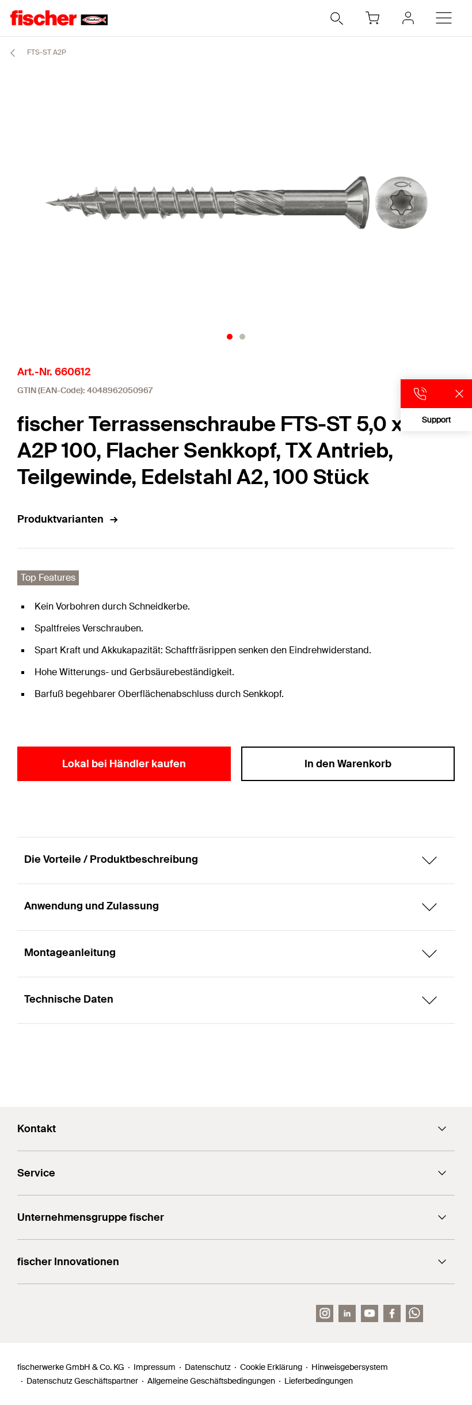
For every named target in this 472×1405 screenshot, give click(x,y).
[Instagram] (324, 1313)
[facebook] (392, 1313)
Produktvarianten (60, 519)
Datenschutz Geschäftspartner (82, 1381)
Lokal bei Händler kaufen (124, 764)
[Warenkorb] (372, 17)
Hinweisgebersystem (349, 1367)
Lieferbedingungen (318, 1381)
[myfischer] (408, 17)
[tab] (230, 337)
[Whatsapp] (414, 1313)
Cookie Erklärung (271, 1367)
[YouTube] (369, 1313)
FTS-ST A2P (45, 52)
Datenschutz (208, 1367)
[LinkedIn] (347, 1313)
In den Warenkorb (347, 764)
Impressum (155, 1367)
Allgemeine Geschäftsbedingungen (211, 1381)
